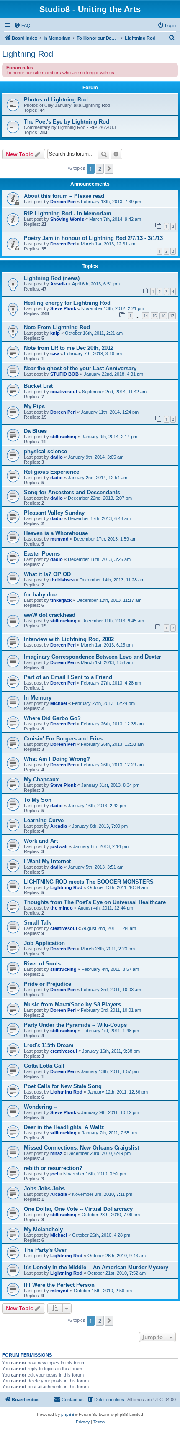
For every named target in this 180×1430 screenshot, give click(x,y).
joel (54, 1173)
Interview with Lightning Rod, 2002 (69, 639)
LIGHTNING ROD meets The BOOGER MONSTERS (89, 882)
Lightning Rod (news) (52, 278)
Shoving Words (67, 219)
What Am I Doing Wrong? (57, 759)
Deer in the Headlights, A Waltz (64, 1127)
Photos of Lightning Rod (56, 99)
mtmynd (59, 538)
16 (163, 315)
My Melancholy (43, 1229)
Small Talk (37, 923)
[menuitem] (22, 25)
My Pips (34, 406)
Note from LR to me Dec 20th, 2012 (68, 348)
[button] (109, 169)
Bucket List (38, 386)
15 (154, 315)
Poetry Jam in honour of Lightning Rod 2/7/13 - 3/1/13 (93, 238)
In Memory (37, 698)
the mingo (61, 907)
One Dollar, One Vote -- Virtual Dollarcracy (78, 1209)
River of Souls (42, 963)
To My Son (37, 800)
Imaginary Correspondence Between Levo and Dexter (92, 657)
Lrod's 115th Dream (49, 1045)
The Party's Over (45, 1250)
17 (172, 315)
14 (146, 315)
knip (55, 333)
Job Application (44, 943)
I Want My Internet (47, 861)
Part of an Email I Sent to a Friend (68, 677)
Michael (58, 703)
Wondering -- (40, 1107)
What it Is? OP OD (47, 574)
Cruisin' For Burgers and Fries (63, 738)
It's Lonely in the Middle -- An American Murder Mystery (96, 1267)
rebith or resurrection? (53, 1168)
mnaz (56, 1153)
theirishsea (62, 579)
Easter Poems (42, 554)
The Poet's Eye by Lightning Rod (66, 122)
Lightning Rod (27, 53)
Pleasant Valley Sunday (54, 513)
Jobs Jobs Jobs (44, 1188)
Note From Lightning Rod (57, 327)
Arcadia (58, 283)
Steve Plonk (63, 308)
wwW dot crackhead (49, 615)
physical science (45, 451)
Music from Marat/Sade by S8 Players (72, 1004)
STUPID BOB (64, 373)
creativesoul (63, 391)
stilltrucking (63, 436)
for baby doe (40, 594)
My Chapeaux (41, 779)
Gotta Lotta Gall (44, 1066)
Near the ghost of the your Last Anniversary (80, 368)
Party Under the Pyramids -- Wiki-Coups (75, 1025)
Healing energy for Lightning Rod (67, 303)
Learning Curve (44, 820)
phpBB (68, 1414)
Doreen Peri (63, 201)
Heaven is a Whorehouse (56, 533)
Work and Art (41, 841)
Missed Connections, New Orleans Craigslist (81, 1148)
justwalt (59, 846)
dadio (56, 457)
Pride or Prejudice (47, 984)
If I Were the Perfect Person (59, 1285)
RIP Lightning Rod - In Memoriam (67, 213)
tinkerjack (61, 600)
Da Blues (35, 431)
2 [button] (99, 168)
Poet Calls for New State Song (63, 1086)
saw (54, 353)
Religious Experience (51, 472)
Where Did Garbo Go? (52, 718)
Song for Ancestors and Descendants (72, 492)
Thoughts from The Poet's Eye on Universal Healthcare (95, 902)
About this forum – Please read (64, 196)
